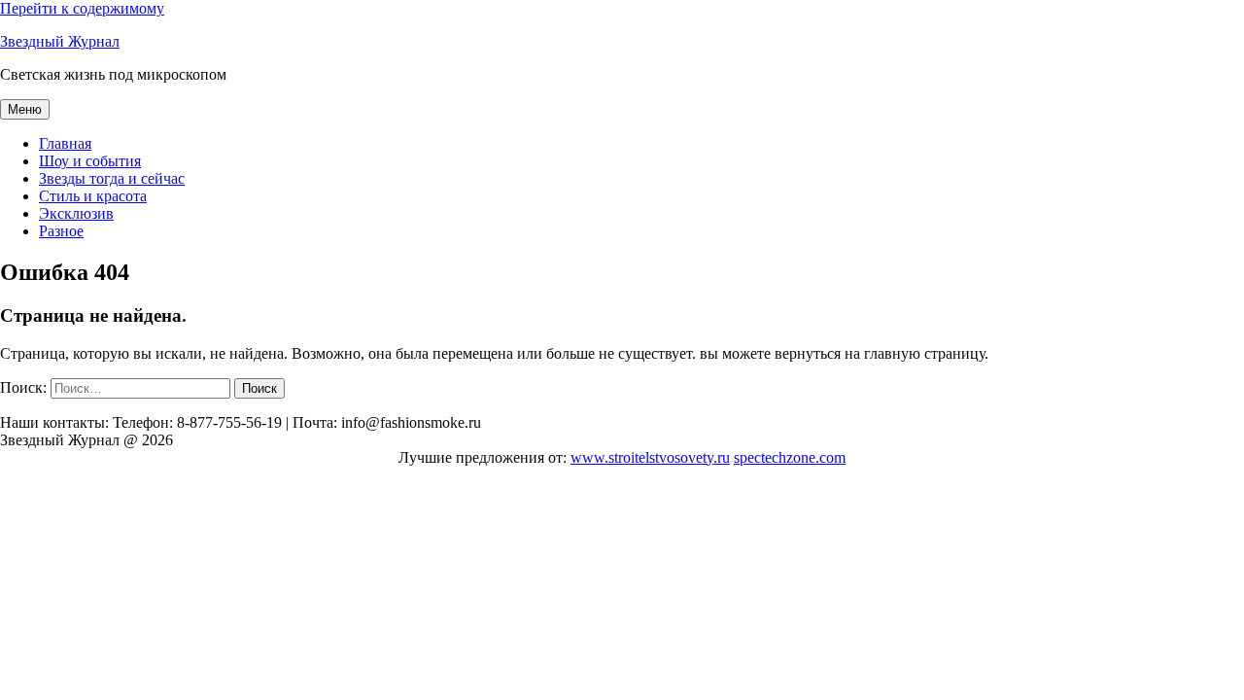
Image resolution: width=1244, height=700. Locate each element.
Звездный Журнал (60, 41)
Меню (25, 109)
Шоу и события (90, 161)
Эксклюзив (76, 213)
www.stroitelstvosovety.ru (650, 457)
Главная (65, 143)
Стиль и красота (93, 196)
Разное (61, 231)
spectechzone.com (790, 457)
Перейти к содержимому (82, 8)
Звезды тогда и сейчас (112, 178)
